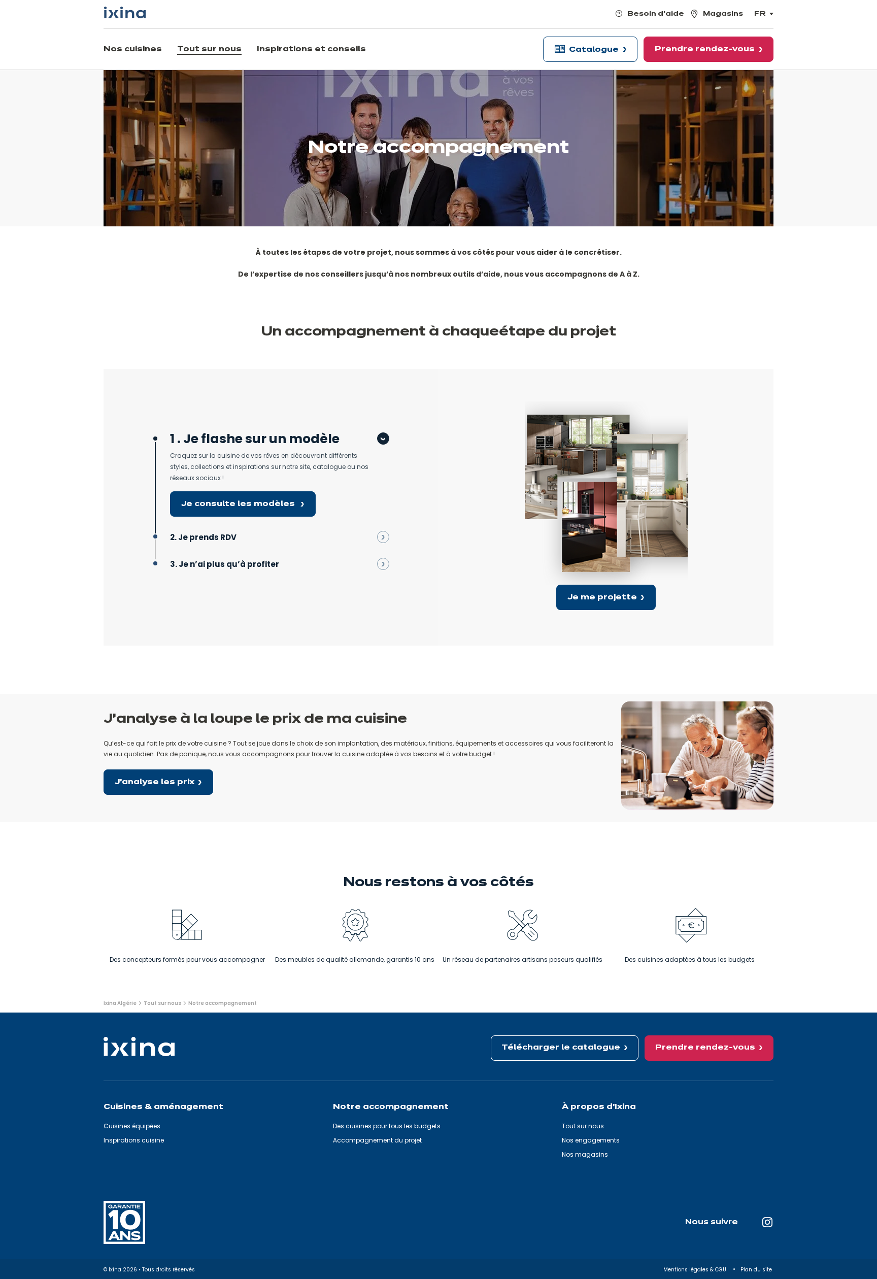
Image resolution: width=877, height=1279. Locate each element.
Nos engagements (591, 1140)
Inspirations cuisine (134, 1140)
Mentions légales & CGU (695, 1269)
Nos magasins (585, 1154)
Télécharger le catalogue (560, 1047)
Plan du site (756, 1269)
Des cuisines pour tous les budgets (387, 1126)
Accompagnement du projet (377, 1140)
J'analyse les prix (154, 782)
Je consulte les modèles (239, 504)
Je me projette (602, 597)
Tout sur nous (583, 1126)
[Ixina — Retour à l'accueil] (125, 12)
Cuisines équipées (132, 1126)
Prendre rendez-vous (705, 1047)
